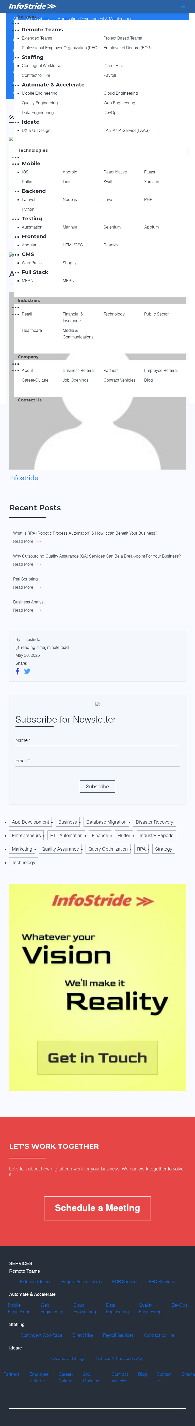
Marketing (22, 849)
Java (108, 199)
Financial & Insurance (73, 317)
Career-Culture (35, 380)
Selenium (112, 227)
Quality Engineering (40, 102)
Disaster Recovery (154, 822)
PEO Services (162, 1281)
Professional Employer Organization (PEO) (60, 47)
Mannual (70, 227)
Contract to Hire (36, 75)
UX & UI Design (36, 130)
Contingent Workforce (41, 65)
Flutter (149, 171)
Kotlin (27, 181)
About (27, 370)
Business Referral (79, 370)
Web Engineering (119, 102)
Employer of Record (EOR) (128, 47)
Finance (100, 835)
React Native (115, 171)
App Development (30, 822)
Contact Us (30, 400)
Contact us (164, 1377)
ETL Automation (66, 835)
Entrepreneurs (26, 835)
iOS (25, 171)
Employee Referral (161, 370)
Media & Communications (78, 333)
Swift (108, 181)
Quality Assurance (60, 849)
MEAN (28, 280)
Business (67, 822)
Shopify (69, 262)
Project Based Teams (123, 38)
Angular (29, 244)
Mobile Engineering (40, 93)
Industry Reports (156, 835)
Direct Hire (113, 65)
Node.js (70, 199)
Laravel (28, 199)
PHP (148, 199)
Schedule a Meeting (97, 1208)
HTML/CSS (73, 244)
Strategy (163, 849)
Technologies (33, 150)
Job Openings (76, 380)
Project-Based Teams (82, 1281)
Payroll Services (118, 1335)
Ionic (67, 181)
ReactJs (111, 244)
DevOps (111, 112)
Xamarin (151, 181)
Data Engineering (38, 112)
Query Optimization (108, 849)
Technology (114, 314)
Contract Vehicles (120, 380)
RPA (141, 849)
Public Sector (156, 314)
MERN (68, 280)
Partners (111, 370)
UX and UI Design (68, 1358)
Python (28, 209)
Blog (148, 380)
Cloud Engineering (121, 93)
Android (70, 171)
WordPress (32, 262)
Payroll (110, 75)
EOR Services (125, 1281)
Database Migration (106, 822)
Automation (32, 227)
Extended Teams (37, 38)
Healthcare (32, 330)
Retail (27, 314)
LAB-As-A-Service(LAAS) (127, 130)
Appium (151, 227)
